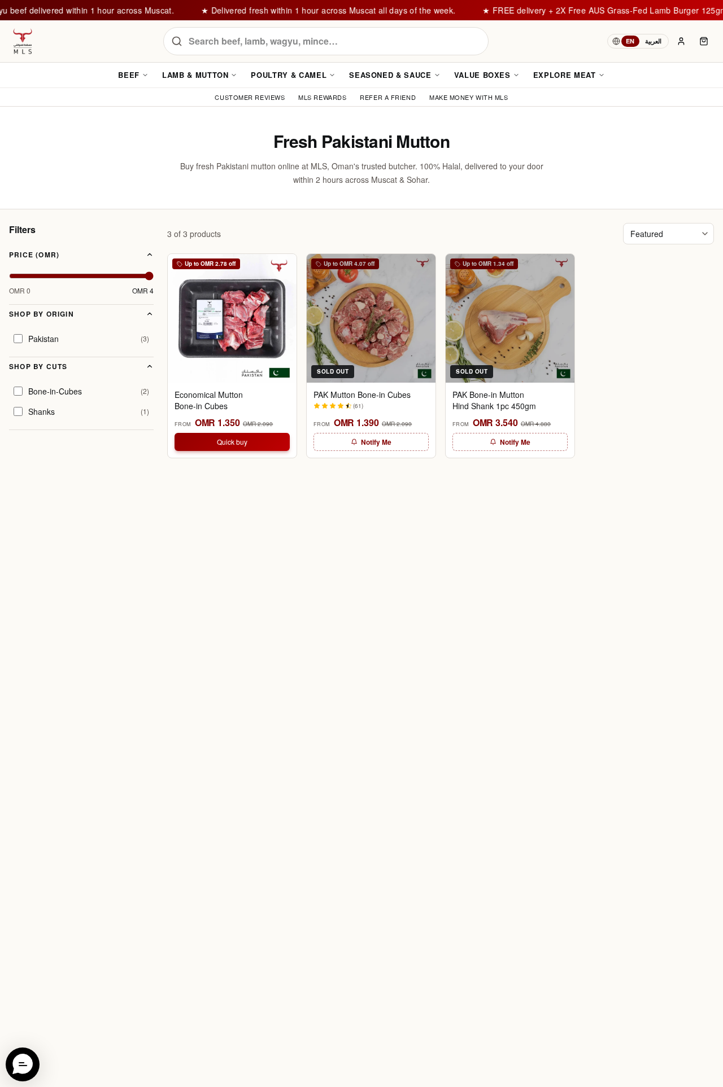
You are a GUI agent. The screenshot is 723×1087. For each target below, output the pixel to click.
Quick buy (232, 441)
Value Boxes (482, 74)
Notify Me (376, 442)
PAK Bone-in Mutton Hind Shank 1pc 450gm (494, 400)
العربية (653, 41)
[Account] (681, 41)
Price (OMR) (34, 254)
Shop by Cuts (38, 366)
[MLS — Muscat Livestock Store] (22, 41)
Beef (129, 74)
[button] (23, 1064)
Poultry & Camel (288, 74)
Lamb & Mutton (195, 74)
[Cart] (704, 41)
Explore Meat (564, 74)
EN (630, 41)
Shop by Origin (41, 314)
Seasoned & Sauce (390, 74)
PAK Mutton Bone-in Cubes (362, 394)
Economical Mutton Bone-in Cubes (209, 400)
